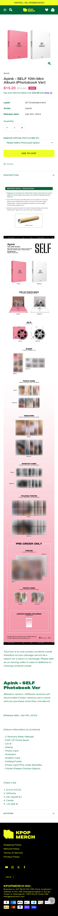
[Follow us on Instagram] (12, 867)
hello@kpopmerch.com (14, 896)
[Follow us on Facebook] (24, 867)
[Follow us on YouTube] (7, 867)
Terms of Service (13, 852)
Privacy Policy (12, 856)
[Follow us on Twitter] (18, 867)
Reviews (9, 813)
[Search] (10, 9)
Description (11, 175)
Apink (7, 73)
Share (10, 164)
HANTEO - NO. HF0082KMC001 (29, 2)
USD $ (8, 877)
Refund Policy (11, 849)
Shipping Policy (12, 845)
